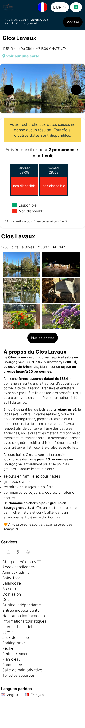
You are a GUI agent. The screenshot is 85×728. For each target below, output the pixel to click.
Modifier (72, 22)
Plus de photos (42, 338)
